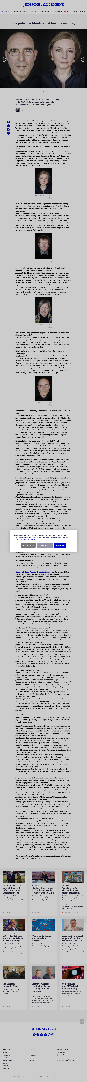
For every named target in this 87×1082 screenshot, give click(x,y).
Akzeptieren (60, 545)
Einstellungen (44, 545)
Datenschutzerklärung (28, 539)
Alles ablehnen (28, 545)
